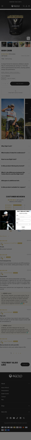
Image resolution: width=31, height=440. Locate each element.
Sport (17, 222)
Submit (23, 227)
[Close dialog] (30, 211)
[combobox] (23, 224)
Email (17, 215)
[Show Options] (29, 224)
